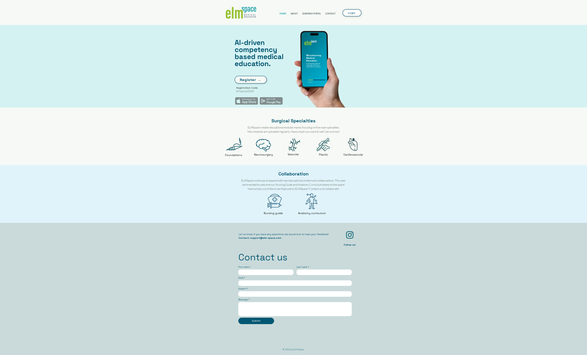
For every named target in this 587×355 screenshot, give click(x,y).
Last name (303, 267)
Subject (243, 288)
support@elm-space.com (265, 238)
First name (244, 267)
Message (244, 299)
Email (241, 278)
